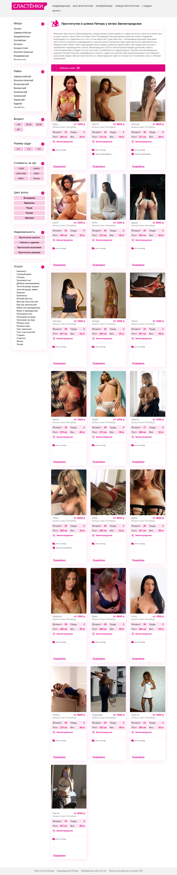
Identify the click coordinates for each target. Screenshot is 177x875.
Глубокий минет (24, 274)
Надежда (97, 714)
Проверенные (104, 6)
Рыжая (29, 213)
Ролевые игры (23, 326)
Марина (57, 616)
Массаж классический (27, 301)
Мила (56, 419)
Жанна (135, 124)
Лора (95, 419)
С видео (147, 6)
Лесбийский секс (25, 298)
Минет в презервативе (27, 311)
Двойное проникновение (28, 283)
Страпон (21, 335)
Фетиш (20, 341)
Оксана (57, 321)
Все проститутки (83, 6)
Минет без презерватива (28, 308)
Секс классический (26, 332)
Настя (95, 124)
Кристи (135, 714)
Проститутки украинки (29, 252)
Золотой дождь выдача (28, 286)
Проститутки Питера (44, 871)
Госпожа (20, 277)
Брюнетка (29, 203)
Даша (134, 222)
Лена (55, 518)
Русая (29, 208)
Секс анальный (24, 329)
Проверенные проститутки (93, 871)
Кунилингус (22, 295)
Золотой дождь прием (27, 289)
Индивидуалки (61, 6)
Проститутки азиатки (29, 237)
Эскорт (20, 344)
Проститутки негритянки (29, 247)
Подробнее (59, 166)
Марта (135, 419)
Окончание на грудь (26, 317)
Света (56, 714)
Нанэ (55, 124)
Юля (94, 222)
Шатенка (29, 218)
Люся (134, 321)
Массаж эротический (27, 304)
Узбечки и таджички (29, 242)
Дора (134, 518)
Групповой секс (24, 280)
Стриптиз (21, 338)
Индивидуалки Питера (67, 871)
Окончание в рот (24, 314)
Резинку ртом (23, 323)
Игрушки (21, 292)
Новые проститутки (127, 6)
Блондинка (29, 198)
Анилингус (22, 271)
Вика (94, 518)
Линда (95, 321)
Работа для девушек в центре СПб (126, 871)
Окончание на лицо (26, 320)
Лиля (55, 222)
